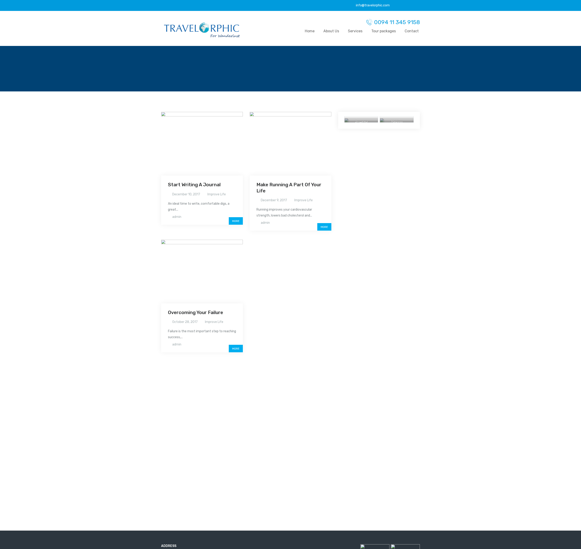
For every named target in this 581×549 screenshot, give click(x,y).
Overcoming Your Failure (195, 312)
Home (310, 31)
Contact (412, 31)
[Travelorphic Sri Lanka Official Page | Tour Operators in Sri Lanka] (202, 30)
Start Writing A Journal (194, 184)
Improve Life (216, 194)
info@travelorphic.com (372, 5)
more (235, 221)
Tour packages (383, 31)
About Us (331, 31)
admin (176, 217)
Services (355, 31)
